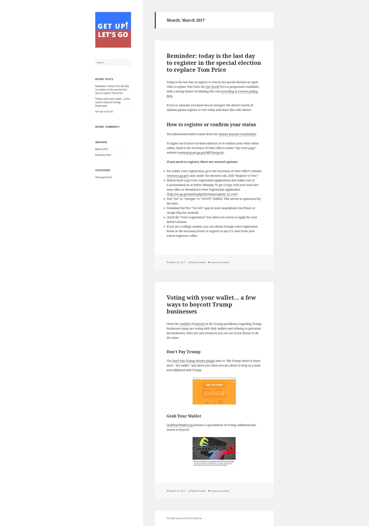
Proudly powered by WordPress (184, 518)
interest (200, 324)
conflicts (185, 324)
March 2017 (101, 149)
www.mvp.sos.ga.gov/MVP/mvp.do (200, 152)
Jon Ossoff (212, 87)
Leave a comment (220, 262)
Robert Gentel (198, 262)
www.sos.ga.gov (178, 176)
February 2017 (103, 155)
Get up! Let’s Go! (104, 111)
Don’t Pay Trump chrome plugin (193, 361)
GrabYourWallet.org (180, 425)
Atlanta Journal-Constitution (237, 134)
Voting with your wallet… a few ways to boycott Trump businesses (112, 102)
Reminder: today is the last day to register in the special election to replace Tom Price (112, 89)
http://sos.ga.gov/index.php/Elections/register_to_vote (202, 194)
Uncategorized (103, 177)
